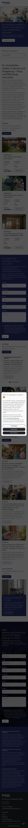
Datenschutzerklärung (13, 418)
